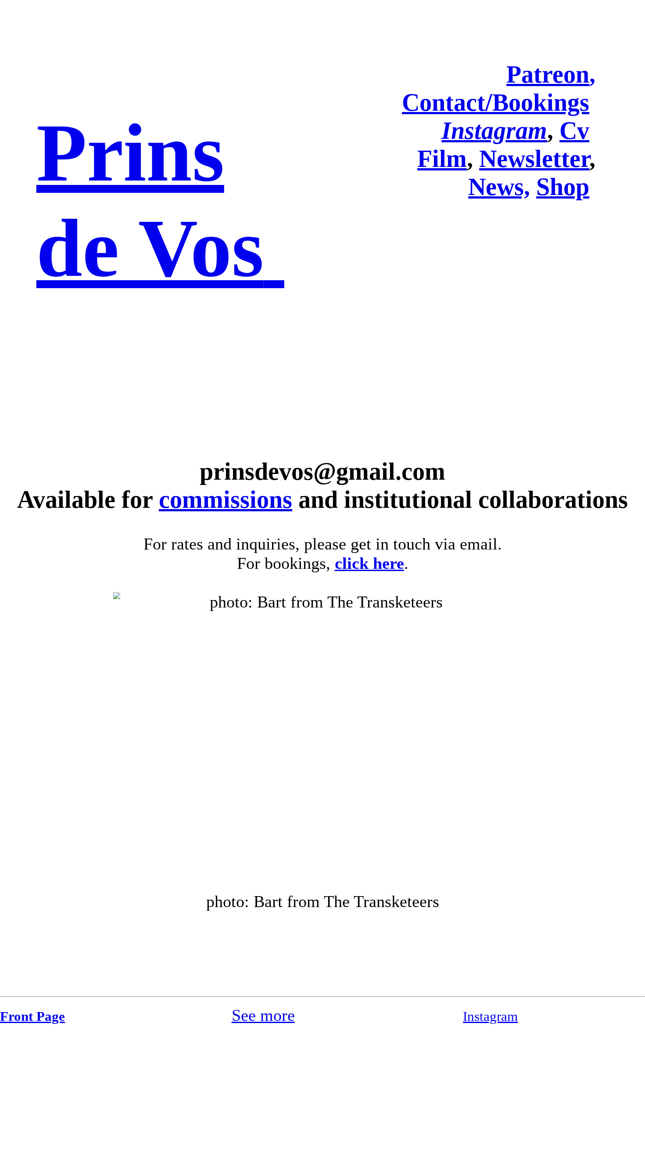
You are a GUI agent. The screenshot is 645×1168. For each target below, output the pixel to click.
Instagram (490, 1016)
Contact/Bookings (495, 102)
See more (263, 1015)
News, (499, 186)
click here (369, 563)
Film (442, 158)
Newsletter (534, 158)
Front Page (32, 1016)
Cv (574, 130)
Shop (562, 186)
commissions (225, 499)
